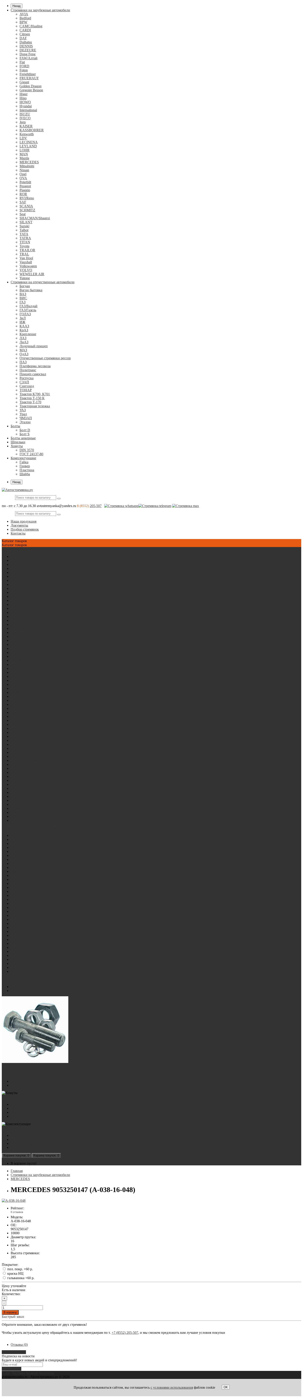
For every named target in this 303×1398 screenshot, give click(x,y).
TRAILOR (27, 250)
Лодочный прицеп (34, 346)
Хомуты (17, 446)
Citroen (25, 34)
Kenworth (27, 134)
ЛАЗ (23, 338)
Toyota (24, 246)
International (28, 110)
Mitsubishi (27, 166)
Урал (23, 414)
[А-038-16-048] (14, 1200)
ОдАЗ (24, 354)
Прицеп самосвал (33, 374)
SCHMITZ (27, 210)
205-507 (96, 506)
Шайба (25, 474)
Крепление (28, 334)
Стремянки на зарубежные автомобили (40, 10)
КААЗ (24, 326)
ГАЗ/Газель (28, 310)
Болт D (25, 430)
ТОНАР (26, 390)
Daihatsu (26, 42)
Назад (16, 6)
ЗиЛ (23, 318)
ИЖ (22, 322)
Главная (17, 1171)
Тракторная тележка (35, 406)
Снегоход (27, 386)
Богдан (25, 286)
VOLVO (26, 270)
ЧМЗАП (26, 418)
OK (226, 1387)
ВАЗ (23, 294)
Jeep (23, 122)
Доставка (18, 1373)
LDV (23, 138)
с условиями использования (172, 1387)
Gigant (24, 82)
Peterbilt (25, 182)
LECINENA (29, 142)
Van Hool (26, 258)
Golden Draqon (30, 86)
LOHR (25, 150)
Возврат (32, 1373)
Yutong (25, 278)
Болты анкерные (23, 438)
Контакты (18, 533)
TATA (24, 234)
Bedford (25, 18)
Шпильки (18, 442)
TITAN (25, 242)
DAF (23, 38)
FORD (24, 66)
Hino (23, 98)
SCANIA (26, 206)
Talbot (24, 230)
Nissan (24, 170)
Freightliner (28, 74)
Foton (24, 70)
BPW (23, 22)
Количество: (11, 1294)
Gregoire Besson (31, 90)
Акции (7, 1128)
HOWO (25, 102)
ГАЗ (23, 302)
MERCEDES (29, 162)
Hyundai (26, 106)
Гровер (25, 466)
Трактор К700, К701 (35, 394)
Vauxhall (26, 262)
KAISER (26, 126)
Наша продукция (23, 521)
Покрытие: (10, 1264)
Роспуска (26, 378)
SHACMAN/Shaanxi (35, 218)
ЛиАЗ (24, 342)
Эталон (25, 422)
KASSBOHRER (32, 130)
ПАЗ (23, 362)
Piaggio (25, 190)
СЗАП (24, 382)
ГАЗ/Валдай (28, 306)
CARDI (25, 30)
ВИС (23, 298)
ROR (23, 194)
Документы (19, 525)
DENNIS (26, 46)
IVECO (25, 118)
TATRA (25, 238)
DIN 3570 (27, 450)
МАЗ (23, 350)
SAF (23, 202)
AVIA (24, 14)
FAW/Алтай (28, 58)
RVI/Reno (27, 198)
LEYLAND (28, 146)
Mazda (24, 158)
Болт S (25, 434)
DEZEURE (28, 50)
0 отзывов (17, 1212)
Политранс (28, 370)
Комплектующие (23, 458)
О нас (6, 1373)
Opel (23, 174)
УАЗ (23, 410)
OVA (23, 178)
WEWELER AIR (32, 274)
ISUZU (25, 114)
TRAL (24, 254)
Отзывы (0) (19, 1344)
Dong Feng (27, 54)
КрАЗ (24, 330)
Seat (23, 214)
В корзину (10, 1312)
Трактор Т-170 (30, 402)
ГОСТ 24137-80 (31, 454)
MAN (24, 154)
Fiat (22, 62)
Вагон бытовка (31, 290)
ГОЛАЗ (25, 314)
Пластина (27, 470)
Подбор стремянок (25, 529)
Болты (15, 426)
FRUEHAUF (29, 78)
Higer (24, 94)
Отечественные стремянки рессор (45, 358)
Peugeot (25, 186)
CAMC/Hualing (31, 26)
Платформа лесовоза (35, 366)
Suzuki (24, 226)
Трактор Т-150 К (32, 398)
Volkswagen (28, 266)
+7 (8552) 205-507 (125, 1332)
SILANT (26, 222)
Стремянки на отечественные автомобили (43, 282)
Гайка (24, 462)
